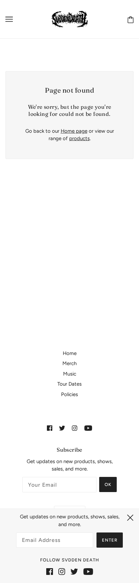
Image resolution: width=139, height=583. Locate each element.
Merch (69, 363)
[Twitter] (74, 571)
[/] (69, 19)
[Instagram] (62, 571)
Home (70, 353)
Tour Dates (69, 384)
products (79, 138)
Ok (108, 484)
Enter (109, 540)
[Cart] (129, 19)
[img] (50, 427)
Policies (69, 394)
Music (69, 374)
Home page (74, 131)
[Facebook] (50, 571)
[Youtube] (88, 571)
